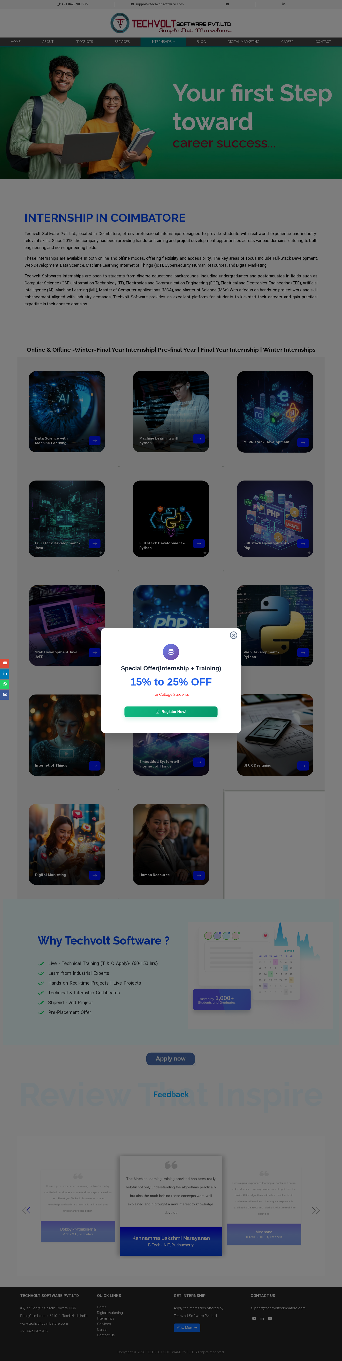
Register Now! (173, 712)
